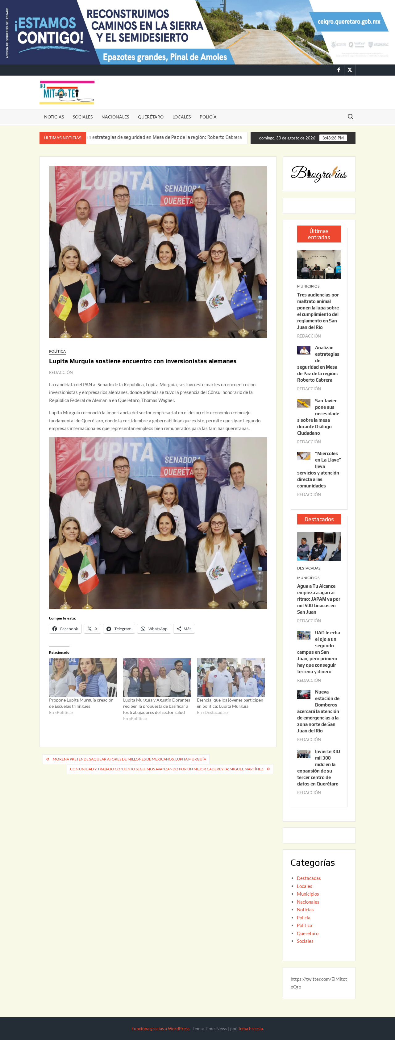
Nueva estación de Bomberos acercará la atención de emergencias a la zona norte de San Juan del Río (318, 711)
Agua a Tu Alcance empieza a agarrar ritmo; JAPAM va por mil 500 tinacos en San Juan (318, 599)
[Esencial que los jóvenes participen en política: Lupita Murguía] (231, 677)
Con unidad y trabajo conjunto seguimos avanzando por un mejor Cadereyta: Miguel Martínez (166, 769)
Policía (208, 116)
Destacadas (308, 568)
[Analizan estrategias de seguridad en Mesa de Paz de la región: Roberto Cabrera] (303, 349)
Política (57, 351)
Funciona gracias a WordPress (160, 1028)
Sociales (83, 116)
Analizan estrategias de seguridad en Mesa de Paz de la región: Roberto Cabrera (113, 137)
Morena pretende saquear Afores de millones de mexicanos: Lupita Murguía (129, 759)
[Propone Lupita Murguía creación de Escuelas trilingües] (83, 677)
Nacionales (115, 116)
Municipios (308, 286)
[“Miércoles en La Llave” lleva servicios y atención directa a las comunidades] (303, 455)
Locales (182, 116)
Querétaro (151, 116)
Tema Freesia (250, 1028)
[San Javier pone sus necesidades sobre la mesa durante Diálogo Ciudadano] (210, 137)
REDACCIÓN (61, 372)
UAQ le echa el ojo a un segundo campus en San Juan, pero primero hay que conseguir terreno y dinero (318, 652)
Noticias (54, 116)
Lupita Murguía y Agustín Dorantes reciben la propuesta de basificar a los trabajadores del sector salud (156, 706)
